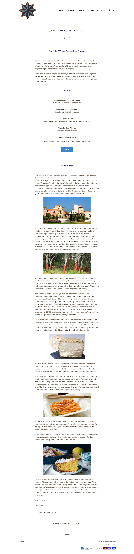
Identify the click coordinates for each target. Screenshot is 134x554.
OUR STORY (71, 10)
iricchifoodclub (110, 542)
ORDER (100, 10)
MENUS (81, 10)
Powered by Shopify (108, 544)
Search (21, 542)
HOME (61, 10)
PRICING (91, 10)
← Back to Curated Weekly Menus (67, 523)
